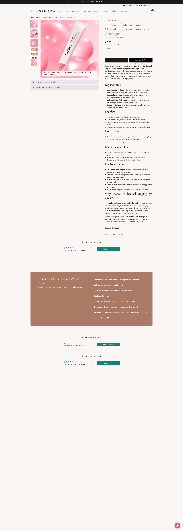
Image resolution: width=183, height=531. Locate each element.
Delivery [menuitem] (96, 11)
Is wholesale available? (102, 318)
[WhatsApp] (119, 234)
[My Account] (147, 11)
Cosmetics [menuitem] (75, 11)
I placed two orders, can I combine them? (109, 285)
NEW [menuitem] (67, 11)
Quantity (107, 49)
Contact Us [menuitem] (105, 11)
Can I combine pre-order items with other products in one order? (117, 279)
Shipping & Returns (112, 228)
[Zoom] (96, 22)
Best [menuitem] (60, 11)
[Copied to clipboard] (122, 234)
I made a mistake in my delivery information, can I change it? (116, 301)
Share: (107, 234)
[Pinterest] (116, 234)
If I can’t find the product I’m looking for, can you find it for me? (117, 312)
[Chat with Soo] (177, 525)
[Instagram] (126, 5)
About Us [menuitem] (115, 11)
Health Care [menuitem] (87, 11)
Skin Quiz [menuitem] (124, 11)
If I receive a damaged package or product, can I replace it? (116, 307)
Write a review (108, 249)
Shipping (107, 45)
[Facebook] (111, 234)
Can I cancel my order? (102, 296)
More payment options (141, 63)
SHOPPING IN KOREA (42, 11)
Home (32, 17)
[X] (124, 5)
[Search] (144, 11)
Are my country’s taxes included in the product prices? (113, 290)
